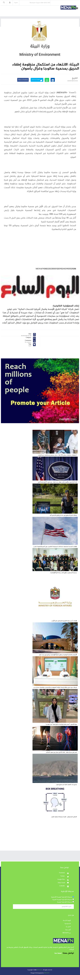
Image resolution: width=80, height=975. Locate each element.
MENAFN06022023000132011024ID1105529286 (56, 269)
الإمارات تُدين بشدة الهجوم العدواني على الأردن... (64, 621)
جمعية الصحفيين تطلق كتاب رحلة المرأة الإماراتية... (63, 573)
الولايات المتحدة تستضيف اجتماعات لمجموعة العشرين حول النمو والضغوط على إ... (55, 546)
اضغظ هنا (58, 953)
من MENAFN (66, 933)
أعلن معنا (68, 930)
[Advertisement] (40, 836)
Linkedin (62, 886)
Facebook (62, 873)
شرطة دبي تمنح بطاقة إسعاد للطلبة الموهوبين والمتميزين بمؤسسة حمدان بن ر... (54, 687)
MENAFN (62, 93)
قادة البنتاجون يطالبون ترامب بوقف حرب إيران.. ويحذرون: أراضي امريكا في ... (57, 482)
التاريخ (75, 78)
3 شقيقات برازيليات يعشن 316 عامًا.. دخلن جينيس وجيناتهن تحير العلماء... (57, 455)
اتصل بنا (68, 926)
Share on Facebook (23, 80)
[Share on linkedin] (53, 80)
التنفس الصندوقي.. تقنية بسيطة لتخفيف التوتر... (64, 817)
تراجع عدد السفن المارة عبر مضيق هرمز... (66, 784)
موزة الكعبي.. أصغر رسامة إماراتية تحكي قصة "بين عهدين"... (61, 724)
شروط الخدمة (67, 920)
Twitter (62, 876)
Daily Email (61, 883)
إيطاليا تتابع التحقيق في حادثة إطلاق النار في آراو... (63, 515)
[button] (10, 2)
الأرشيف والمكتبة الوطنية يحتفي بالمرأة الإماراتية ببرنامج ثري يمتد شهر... (57, 655)
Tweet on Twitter (36, 80)
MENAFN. (39, 970)
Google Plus (61, 879)
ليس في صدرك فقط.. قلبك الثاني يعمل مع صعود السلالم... (61, 752)
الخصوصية (68, 923)
